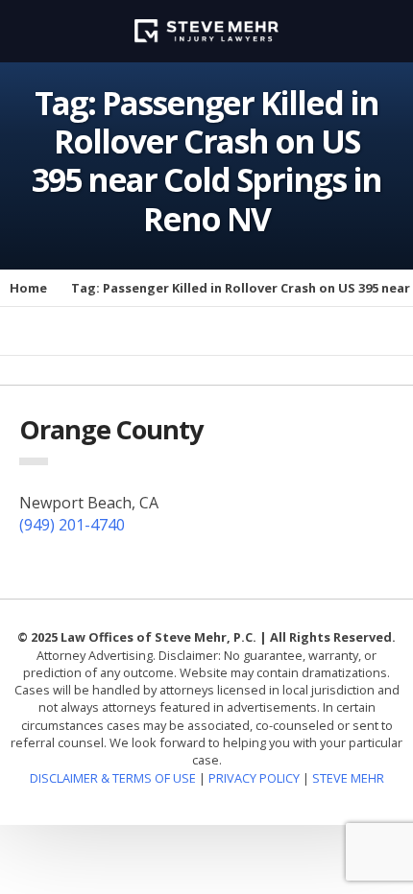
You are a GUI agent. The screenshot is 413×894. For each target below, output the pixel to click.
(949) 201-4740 (72, 524)
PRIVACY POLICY (254, 778)
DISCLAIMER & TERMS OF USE (114, 778)
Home (28, 287)
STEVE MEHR (348, 778)
